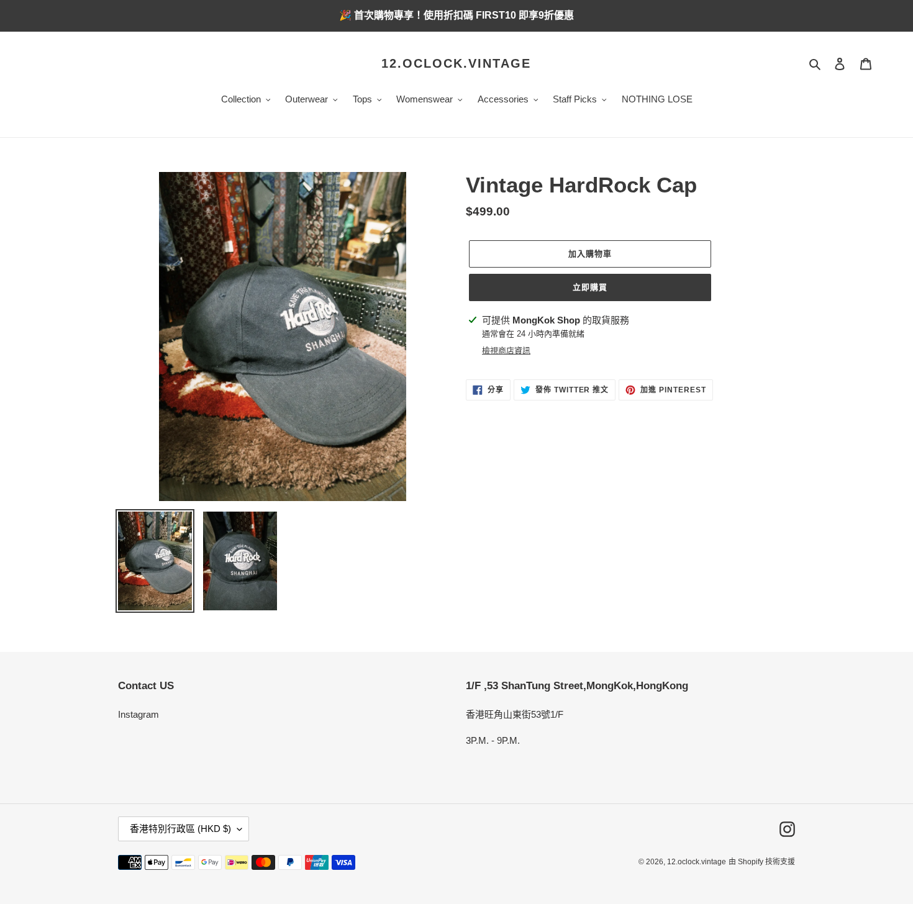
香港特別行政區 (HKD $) (180, 828)
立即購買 (590, 287)
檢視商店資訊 (506, 350)
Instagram (138, 714)
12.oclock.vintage (456, 63)
